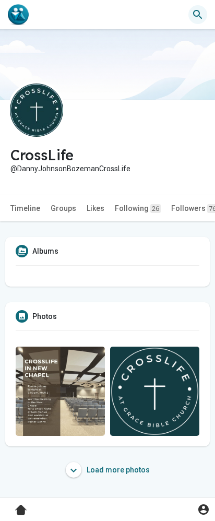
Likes (95, 208)
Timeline (25, 208)
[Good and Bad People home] (18, 14)
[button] (203, 509)
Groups (63, 208)
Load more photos (117, 470)
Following (137, 208)
